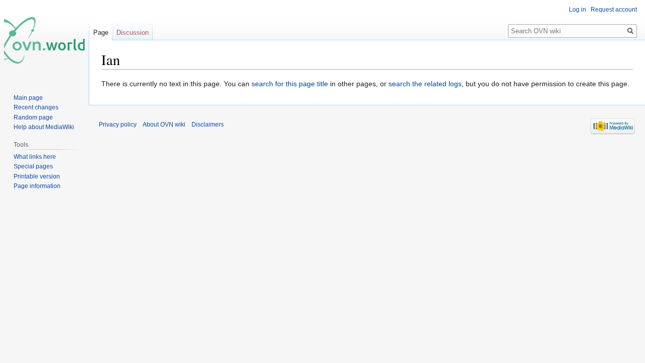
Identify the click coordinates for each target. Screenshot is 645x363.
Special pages (33, 166)
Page (100, 32)
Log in (577, 9)
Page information (37, 186)
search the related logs (425, 84)
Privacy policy (118, 124)
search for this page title (289, 84)
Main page (28, 97)
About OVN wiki (164, 124)
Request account (614, 9)
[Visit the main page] (44, 40)
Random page (33, 117)
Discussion (132, 32)
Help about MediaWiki (44, 127)
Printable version (37, 176)
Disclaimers (207, 124)
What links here (35, 156)
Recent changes (36, 107)
